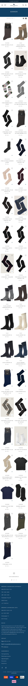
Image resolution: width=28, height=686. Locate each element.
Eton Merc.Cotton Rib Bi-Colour (7, 421)
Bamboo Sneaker (20, 506)
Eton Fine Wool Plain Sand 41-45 (7, 190)
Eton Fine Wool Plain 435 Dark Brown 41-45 (21, 132)
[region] (14, 575)
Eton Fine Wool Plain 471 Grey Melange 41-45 (21, 103)
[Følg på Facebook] (2, 667)
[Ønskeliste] (5, 5)
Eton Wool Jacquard (7, 277)
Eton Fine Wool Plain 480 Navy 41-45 (7, 392)
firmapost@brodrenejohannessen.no (13, 644)
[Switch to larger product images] (23, 18)
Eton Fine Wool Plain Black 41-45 (7, 74)
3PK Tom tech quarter (21, 449)
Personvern (3, 661)
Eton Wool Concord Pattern (20, 219)
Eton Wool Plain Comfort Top (7, 132)
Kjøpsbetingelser (5, 658)
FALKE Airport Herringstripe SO (20, 45)
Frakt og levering (5, 654)
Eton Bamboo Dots (21, 391)
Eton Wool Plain (7, 564)
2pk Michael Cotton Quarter (20, 74)
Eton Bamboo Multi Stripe (7, 103)
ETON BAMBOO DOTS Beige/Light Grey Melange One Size (7, 478)
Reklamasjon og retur (6, 656)
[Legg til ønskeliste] (12, 23)
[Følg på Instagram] (6, 667)
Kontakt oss (4, 663)
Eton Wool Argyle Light (7, 248)
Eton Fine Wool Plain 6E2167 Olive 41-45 (21, 536)
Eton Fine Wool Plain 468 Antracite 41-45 (7, 536)
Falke (21, 43)
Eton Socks (7, 159)
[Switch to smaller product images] (26, 18)
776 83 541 (5, 647)
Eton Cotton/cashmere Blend (7, 161)
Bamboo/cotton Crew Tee (21, 478)
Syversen (7, 43)
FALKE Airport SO (20, 306)
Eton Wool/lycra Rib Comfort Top (20, 277)
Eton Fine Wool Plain (7, 45)
